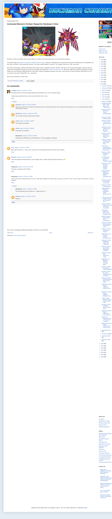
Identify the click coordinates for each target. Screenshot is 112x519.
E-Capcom (101, 419)
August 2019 (105, 101)
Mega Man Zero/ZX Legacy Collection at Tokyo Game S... (107, 313)
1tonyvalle (18, 104)
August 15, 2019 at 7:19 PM (24, 90)
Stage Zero (101, 449)
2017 (102, 79)
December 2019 (106, 339)
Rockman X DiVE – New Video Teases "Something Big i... (107, 112)
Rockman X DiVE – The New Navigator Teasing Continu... (107, 166)
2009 (102, 62)
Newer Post (10, 232)
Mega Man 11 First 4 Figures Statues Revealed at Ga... (107, 236)
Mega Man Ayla (103, 442)
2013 (102, 70)
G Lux (12, 147)
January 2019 (105, 85)
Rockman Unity (103, 425)
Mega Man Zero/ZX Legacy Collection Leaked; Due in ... (106, 287)
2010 (102, 64)
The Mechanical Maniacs (105, 455)
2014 (102, 72)
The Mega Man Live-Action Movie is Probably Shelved (107, 159)
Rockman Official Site (104, 423)
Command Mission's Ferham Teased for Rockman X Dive (107, 199)
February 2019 (106, 88)
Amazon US (102, 49)
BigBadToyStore (103, 51)
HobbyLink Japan (103, 52)
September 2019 (106, 330)
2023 (102, 350)
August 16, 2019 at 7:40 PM (30, 189)
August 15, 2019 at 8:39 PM (29, 104)
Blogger (85, 507)
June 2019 (105, 97)
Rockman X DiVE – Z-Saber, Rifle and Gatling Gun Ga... (107, 122)
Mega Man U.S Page (104, 421)
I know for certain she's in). (55, 69)
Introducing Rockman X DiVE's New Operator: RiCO (106, 212)
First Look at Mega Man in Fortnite (105, 491)
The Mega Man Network (105, 457)
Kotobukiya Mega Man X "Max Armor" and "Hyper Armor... (106, 105)
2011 (102, 66)
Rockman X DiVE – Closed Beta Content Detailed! (107, 268)
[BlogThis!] (29, 81)
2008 (102, 59)
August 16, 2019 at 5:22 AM (25, 176)
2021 (102, 346)
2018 (102, 81)
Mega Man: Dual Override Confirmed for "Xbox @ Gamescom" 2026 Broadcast (106, 478)
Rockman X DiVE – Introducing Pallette (107, 154)
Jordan (17, 121)
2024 (102, 352)
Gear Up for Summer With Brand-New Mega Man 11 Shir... (107, 148)
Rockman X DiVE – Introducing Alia (107, 118)
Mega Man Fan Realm (104, 444)
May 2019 (104, 94)
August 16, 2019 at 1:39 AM (27, 121)
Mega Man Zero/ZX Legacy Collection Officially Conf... (106, 294)
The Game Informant (104, 453)
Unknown (13, 157)
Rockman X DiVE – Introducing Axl (107, 185)
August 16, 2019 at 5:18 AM (30, 135)
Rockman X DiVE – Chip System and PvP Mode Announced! (107, 206)
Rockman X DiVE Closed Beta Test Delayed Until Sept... (107, 280)
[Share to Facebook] (32, 81)
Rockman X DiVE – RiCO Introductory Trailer (107, 255)
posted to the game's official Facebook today (32, 62)
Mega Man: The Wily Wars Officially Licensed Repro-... (106, 261)
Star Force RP (102, 451)
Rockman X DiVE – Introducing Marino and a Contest (107, 135)
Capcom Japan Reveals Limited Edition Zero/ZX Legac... (106, 300)
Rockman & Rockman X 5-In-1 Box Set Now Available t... (107, 319)
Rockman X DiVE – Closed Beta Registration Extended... (107, 248)
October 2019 (105, 333)
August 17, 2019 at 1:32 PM (28, 196)
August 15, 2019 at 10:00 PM (24, 157)
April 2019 (105, 92)
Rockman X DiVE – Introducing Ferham (107, 230)
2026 (102, 357)
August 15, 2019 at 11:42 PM (25, 166)
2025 (102, 354)
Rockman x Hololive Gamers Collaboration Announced (105, 496)
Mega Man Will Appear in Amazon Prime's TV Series (106, 485)
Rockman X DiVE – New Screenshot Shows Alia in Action (107, 224)
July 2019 (104, 99)
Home (50, 232)
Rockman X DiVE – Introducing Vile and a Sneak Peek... (107, 141)
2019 (102, 84)
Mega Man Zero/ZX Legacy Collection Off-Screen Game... (106, 325)
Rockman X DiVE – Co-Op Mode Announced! (107, 181)
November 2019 (106, 336)
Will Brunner (18, 113)
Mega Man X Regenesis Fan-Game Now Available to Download (105, 471)
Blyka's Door (102, 437)
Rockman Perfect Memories (103, 446)
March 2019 (105, 90)
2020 (102, 343)
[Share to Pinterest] (34, 81)
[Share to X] (30, 81)
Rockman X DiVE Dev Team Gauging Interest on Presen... (106, 273)
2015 (102, 75)
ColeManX (14, 90)
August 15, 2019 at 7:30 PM (22, 147)
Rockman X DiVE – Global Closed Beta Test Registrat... (107, 129)
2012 (102, 68)
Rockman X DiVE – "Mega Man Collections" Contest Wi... (107, 242)
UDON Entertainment (104, 426)
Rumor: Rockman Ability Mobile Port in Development (106, 218)
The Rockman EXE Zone (105, 462)
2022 (102, 348)
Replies (15, 101)
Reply (12, 98)
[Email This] (27, 81)
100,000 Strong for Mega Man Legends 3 (105, 434)
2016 (102, 77)
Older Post (90, 232)
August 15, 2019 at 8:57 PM (30, 113)
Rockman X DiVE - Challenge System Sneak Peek (106, 306)
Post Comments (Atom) (20, 235)
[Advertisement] (105, 387)
